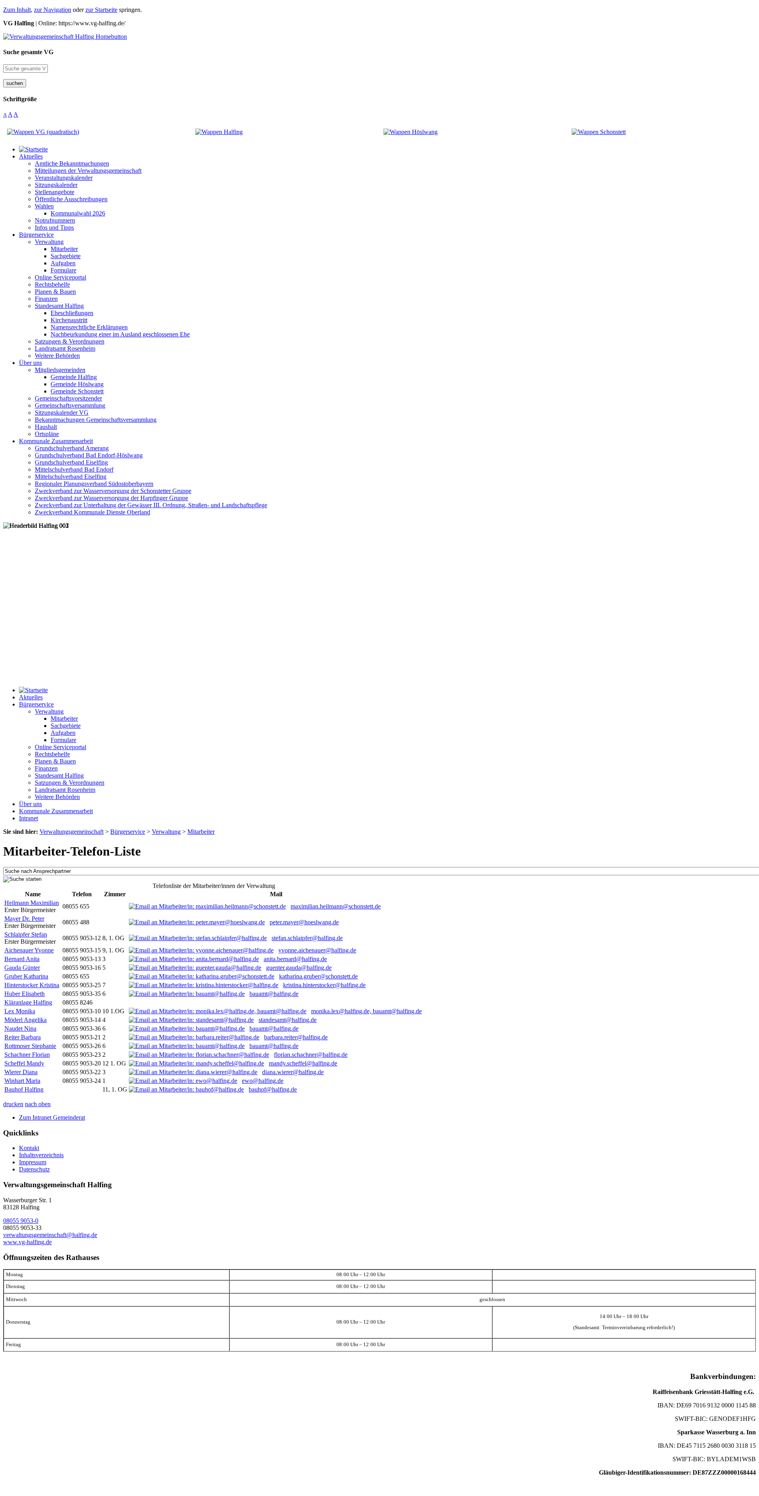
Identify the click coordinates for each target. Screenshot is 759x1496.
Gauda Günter (22, 967)
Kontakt (29, 1148)
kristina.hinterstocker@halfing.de (324, 985)
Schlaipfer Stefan (25, 934)
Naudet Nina (20, 1028)
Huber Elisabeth (24, 993)
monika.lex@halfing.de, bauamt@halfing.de (366, 1011)
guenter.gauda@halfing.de (299, 967)
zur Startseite (101, 9)
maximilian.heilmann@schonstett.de (336, 906)
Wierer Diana (21, 1072)
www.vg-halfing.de (27, 1242)
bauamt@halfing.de (273, 993)
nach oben (38, 1104)
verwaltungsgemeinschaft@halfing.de (50, 1235)
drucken (13, 1104)
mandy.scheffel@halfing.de (303, 1063)
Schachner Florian (27, 1054)
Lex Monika (19, 1011)
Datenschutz (34, 1169)
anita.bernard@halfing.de (295, 959)
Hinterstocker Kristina (31, 985)
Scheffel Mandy (24, 1063)
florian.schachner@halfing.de (310, 1054)
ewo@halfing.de (262, 1080)
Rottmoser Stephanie (30, 1046)
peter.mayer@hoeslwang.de (304, 922)
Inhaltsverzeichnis (41, 1155)
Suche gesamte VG (28, 52)
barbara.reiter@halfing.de (296, 1037)
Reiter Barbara (22, 1037)
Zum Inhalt (17, 9)
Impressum (32, 1162)
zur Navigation (52, 9)
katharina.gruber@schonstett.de (318, 976)
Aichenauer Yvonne (29, 950)
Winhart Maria (22, 1080)
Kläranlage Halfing (28, 1002)
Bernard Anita (22, 959)
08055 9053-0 (20, 1220)
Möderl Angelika (25, 1019)
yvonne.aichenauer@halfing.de (317, 950)
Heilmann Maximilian (31, 902)
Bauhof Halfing (23, 1089)
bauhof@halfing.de (273, 1089)
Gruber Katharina (26, 976)
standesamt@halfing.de (288, 1019)
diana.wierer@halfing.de (293, 1072)
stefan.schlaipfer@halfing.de (307, 938)
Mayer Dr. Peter (24, 918)
